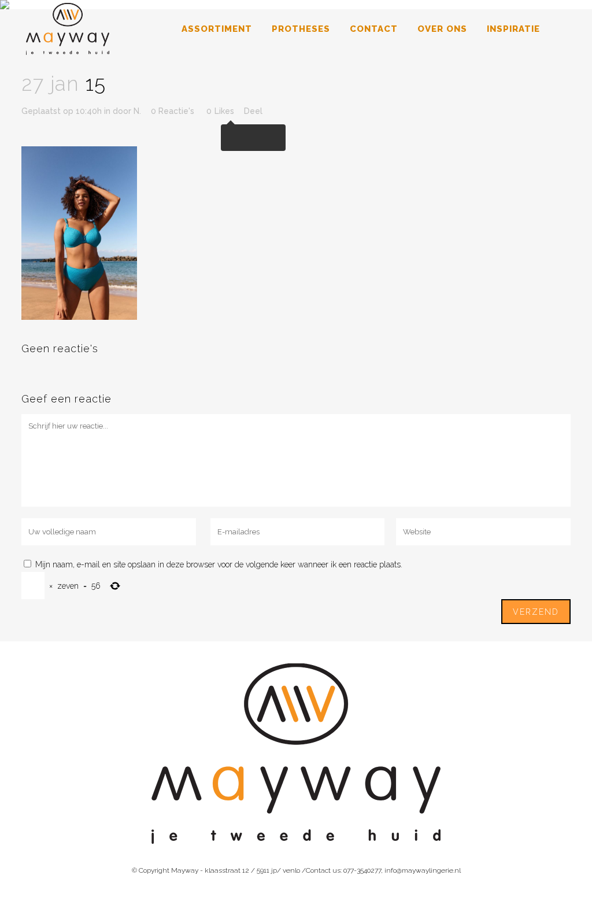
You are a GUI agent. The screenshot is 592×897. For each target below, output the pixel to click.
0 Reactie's (172, 111)
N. (137, 111)
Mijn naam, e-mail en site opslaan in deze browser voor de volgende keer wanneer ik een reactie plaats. (218, 564)
